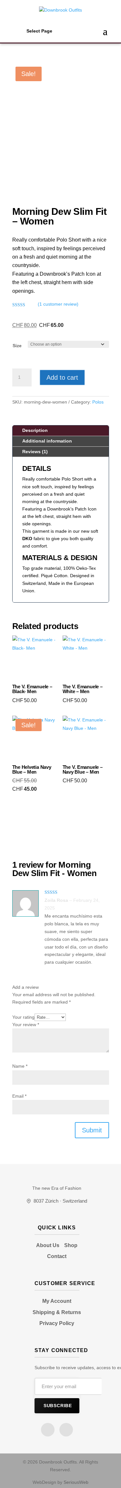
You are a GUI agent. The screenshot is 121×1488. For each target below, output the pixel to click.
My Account (56, 1301)
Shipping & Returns (57, 1312)
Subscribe (58, 1405)
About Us (47, 1245)
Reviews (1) (35, 451)
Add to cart (62, 377)
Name (19, 1066)
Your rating (23, 1017)
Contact (56, 1256)
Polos (98, 402)
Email (19, 1096)
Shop (70, 1245)
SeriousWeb (76, 1482)
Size (17, 345)
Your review (25, 1024)
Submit (92, 1130)
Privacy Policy (56, 1323)
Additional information (47, 441)
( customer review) (58, 304)
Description (35, 430)
